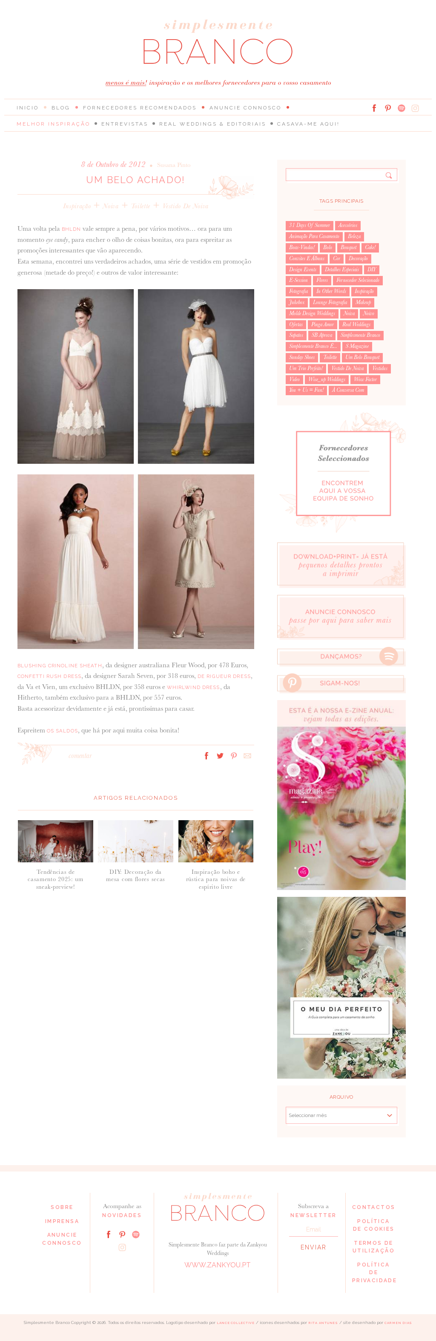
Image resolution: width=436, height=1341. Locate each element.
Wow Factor (365, 379)
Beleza (354, 236)
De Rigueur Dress (224, 676)
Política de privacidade (374, 1273)
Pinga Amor (322, 324)
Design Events (302, 270)
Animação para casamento (314, 236)
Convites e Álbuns (306, 258)
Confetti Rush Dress (49, 676)
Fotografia (298, 291)
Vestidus (379, 368)
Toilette (140, 206)
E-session (298, 280)
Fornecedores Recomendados (140, 108)
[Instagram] (415, 108)
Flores (322, 280)
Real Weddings (356, 324)
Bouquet (348, 247)
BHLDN (71, 229)
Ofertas (296, 324)
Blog (61, 108)
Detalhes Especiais (342, 270)
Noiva (110, 206)
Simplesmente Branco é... (313, 346)
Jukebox (296, 302)
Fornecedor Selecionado (357, 280)
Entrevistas (124, 124)
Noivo (368, 313)
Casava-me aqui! (308, 124)
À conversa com (348, 390)
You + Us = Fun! (306, 390)
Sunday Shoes (302, 357)
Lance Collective (236, 1323)
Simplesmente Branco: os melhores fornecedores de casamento (218, 42)
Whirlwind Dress (193, 687)
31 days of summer (309, 225)
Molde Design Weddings (312, 313)
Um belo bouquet (362, 357)
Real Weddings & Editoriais (212, 124)
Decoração (358, 258)
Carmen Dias (398, 1323)
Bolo (327, 247)
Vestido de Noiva (185, 206)
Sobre (62, 1207)
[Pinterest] (388, 108)
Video (294, 379)
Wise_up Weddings (326, 379)
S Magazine (357, 346)
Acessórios (347, 225)
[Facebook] (374, 108)
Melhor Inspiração (53, 124)
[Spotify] (401, 108)
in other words (331, 291)
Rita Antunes (323, 1323)
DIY (371, 270)
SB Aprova (322, 335)
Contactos (374, 1207)
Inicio (28, 108)
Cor (336, 258)
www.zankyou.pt (217, 1265)
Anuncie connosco (245, 108)
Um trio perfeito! (306, 368)
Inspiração (77, 206)
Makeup (363, 302)
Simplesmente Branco (360, 335)
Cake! (370, 247)
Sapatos (296, 335)
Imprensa (62, 1221)
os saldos (62, 731)
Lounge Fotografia (330, 302)
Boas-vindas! (302, 247)
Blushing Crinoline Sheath (59, 666)
